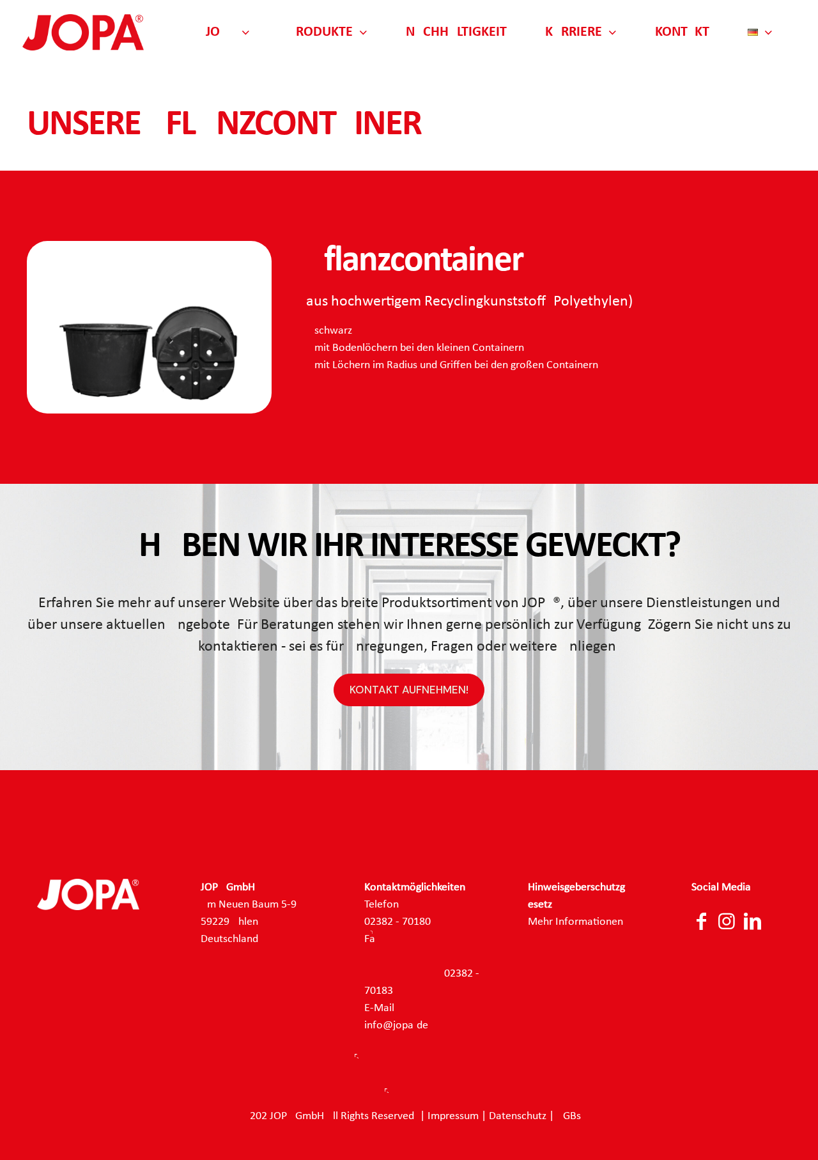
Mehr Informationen (575, 922)
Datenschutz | (523, 1116)
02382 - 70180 (397, 922)
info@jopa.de (396, 1025)
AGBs (569, 1116)
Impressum (453, 1116)
